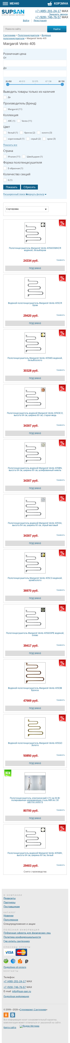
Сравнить (61, 260)
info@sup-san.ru (21, 991)
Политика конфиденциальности (22, 937)
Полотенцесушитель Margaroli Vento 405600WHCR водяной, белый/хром (35, 249)
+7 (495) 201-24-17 (15, 981)
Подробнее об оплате (15, 967)
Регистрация (40, 20)
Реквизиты (10, 898)
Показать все (10, 144)
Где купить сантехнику (17, 941)
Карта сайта (10, 1027)
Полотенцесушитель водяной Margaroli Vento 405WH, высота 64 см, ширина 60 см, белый (35, 854)
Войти (26, 20)
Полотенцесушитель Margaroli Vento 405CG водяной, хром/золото (35, 579)
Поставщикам (12, 906)
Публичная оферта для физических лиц (27, 932)
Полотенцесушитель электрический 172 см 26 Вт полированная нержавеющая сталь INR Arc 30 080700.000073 (35, 800)
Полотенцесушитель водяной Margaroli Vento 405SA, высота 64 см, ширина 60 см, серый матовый (35, 524)
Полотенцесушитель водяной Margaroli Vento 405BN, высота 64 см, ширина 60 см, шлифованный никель (35, 469)
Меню (14, 3)
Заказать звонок (58, 14)
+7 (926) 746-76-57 (48, 17)
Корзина (60, 3)
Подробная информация (16, 996)
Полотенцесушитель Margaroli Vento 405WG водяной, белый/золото (35, 359)
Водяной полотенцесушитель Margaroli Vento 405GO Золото (35, 744)
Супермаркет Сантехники (33, 1009)
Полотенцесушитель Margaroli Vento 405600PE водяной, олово (35, 634)
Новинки (8, 915)
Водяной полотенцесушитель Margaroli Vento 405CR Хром (35, 304)
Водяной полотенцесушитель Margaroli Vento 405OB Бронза (35, 689)
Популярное (11, 919)
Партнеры (9, 902)
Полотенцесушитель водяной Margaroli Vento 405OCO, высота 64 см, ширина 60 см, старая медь (35, 414)
